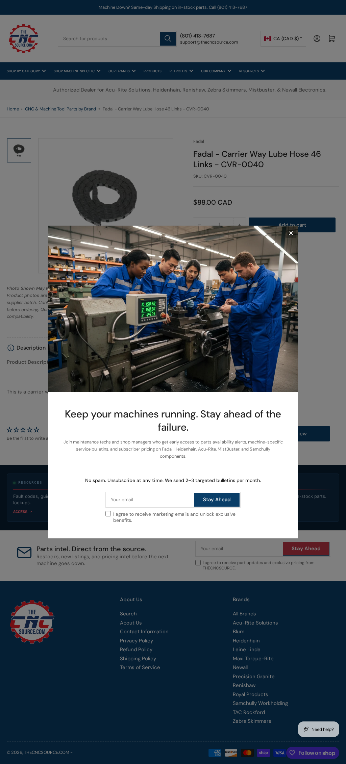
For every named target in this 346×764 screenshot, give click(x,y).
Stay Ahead (217, 499)
